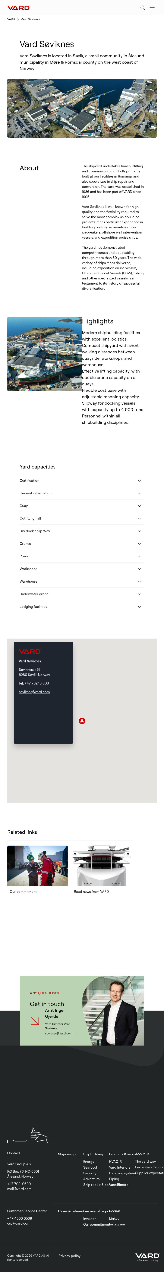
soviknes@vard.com (34, 692)
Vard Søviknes (30, 19)
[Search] (142, 7)
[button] (152, 7)
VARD (11, 19)
